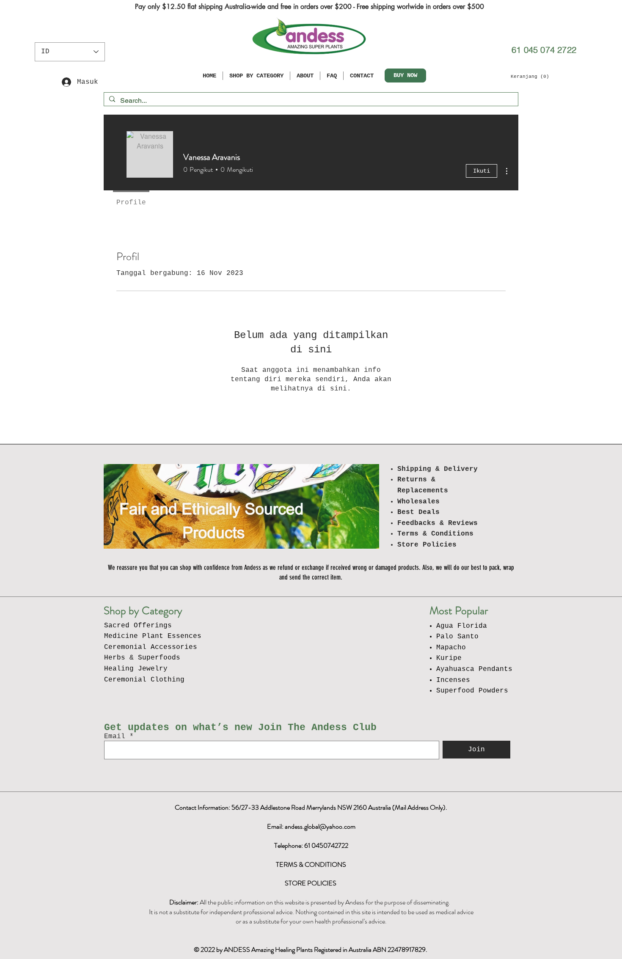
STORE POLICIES (311, 883)
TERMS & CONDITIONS (311, 864)
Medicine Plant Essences (152, 636)
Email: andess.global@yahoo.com (311, 826)
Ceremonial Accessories (150, 647)
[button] (529, 76)
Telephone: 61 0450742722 (311, 845)
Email (114, 736)
